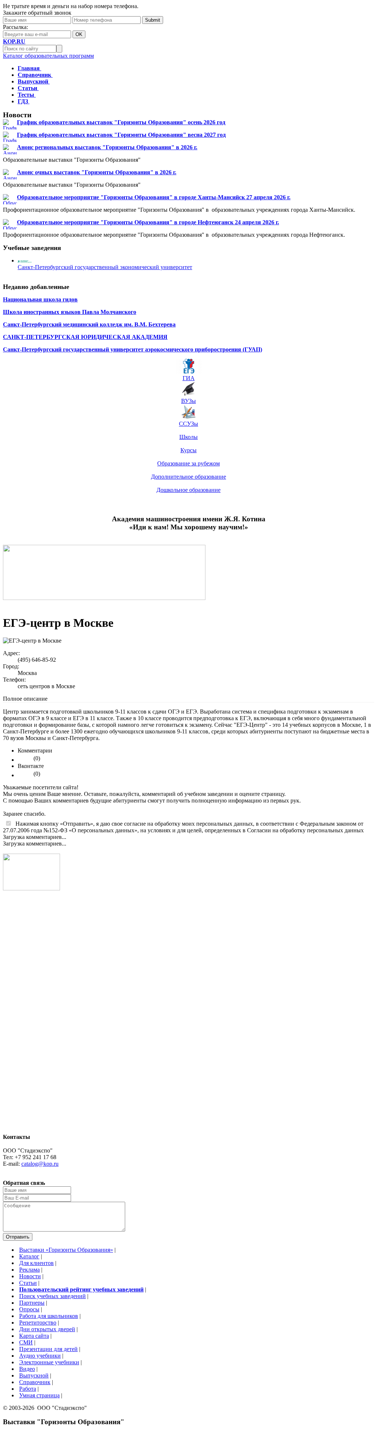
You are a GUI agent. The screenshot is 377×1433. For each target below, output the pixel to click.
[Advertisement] (32, 1015)
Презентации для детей (48, 1349)
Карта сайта (34, 1336)
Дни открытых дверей (47, 1329)
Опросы (29, 1309)
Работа (27, 1389)
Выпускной (34, 1375)
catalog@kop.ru (40, 1164)
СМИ (26, 1342)
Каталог (29, 1256)
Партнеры (32, 1303)
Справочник (34, 1382)
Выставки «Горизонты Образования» (66, 1250)
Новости (30, 1276)
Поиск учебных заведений (52, 1296)
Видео (27, 1369)
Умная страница (39, 1395)
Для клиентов (36, 1263)
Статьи (28, 1283)
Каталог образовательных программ (48, 56)
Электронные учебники (49, 1362)
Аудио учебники (40, 1355)
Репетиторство (37, 1322)
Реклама (29, 1269)
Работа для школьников (48, 1316)
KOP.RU (14, 41)
